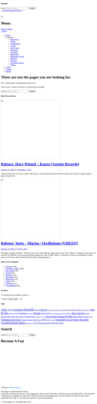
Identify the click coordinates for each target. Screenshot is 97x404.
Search (3, 8)
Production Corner (17, 56)
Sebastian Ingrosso (11, 319)
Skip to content (6, 29)
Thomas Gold (44, 323)
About (8, 67)
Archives (4, 299)
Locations (14, 52)
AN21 (4, 309)
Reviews (13, 61)
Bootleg (36, 310)
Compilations (15, 44)
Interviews (14, 50)
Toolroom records (56, 323)
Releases (13, 59)
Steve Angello (81, 319)
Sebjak (35, 320)
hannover (30, 313)
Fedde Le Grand (13, 313)
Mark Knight (63, 313)
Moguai (87, 313)
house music (45, 313)
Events (12, 46)
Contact (8, 69)
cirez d (42, 309)
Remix (81, 317)
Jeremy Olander (55, 313)
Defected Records (57, 310)
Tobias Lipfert (15, 387)
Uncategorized (11, 286)
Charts (12, 42)
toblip (12, 170)
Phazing (38, 317)
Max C (69, 313)
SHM (39, 320)
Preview (43, 317)
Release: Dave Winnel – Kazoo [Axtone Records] (40, 164)
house (36, 313)
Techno (35, 323)
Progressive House (55, 316)
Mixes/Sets (14, 54)
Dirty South (66, 310)
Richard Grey (88, 317)
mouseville (5, 316)
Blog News (14, 39)
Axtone (18, 309)
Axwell (28, 309)
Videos (13, 65)
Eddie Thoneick (76, 310)
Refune (75, 317)
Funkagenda (22, 313)
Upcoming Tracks (17, 63)
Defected (49, 310)
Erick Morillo (86, 310)
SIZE (44, 320)
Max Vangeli (78, 313)
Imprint (8, 71)
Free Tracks (14, 48)
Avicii (10, 310)
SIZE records (51, 320)
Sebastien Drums (26, 320)
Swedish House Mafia (13, 322)
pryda (68, 316)
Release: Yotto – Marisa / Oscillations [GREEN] (39, 243)
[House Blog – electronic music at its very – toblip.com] (2, 16)
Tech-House (29, 323)
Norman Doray (30, 317)
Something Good (64, 319)
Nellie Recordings (17, 317)
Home (8, 35)
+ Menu (4, 31)
